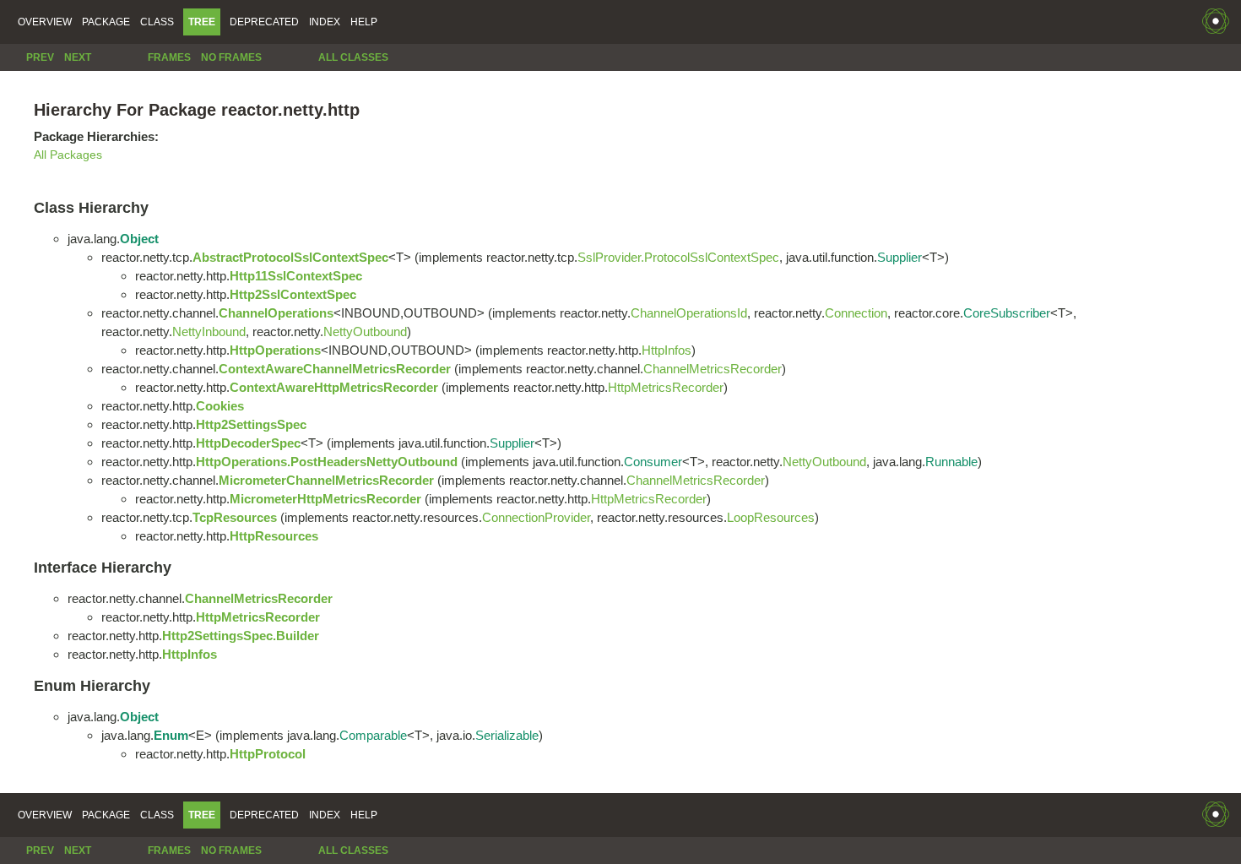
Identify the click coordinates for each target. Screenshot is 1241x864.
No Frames (231, 57)
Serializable (507, 735)
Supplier (899, 257)
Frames (169, 57)
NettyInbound (209, 331)
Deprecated (264, 22)
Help (363, 22)
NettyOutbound (365, 331)
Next (77, 57)
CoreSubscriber (1006, 313)
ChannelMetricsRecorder (712, 368)
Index (324, 22)
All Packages (68, 155)
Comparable (373, 735)
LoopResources (771, 517)
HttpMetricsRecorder (665, 387)
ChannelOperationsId (689, 313)
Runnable (951, 461)
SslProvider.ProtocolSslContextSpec (678, 257)
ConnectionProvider (536, 517)
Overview (45, 22)
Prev (40, 57)
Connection (856, 313)
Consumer (653, 461)
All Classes (353, 57)
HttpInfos (666, 350)
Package (106, 22)
